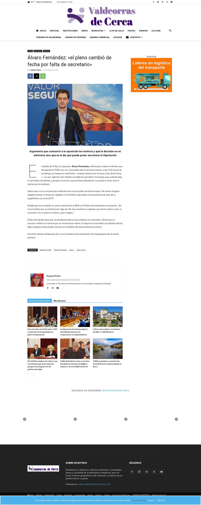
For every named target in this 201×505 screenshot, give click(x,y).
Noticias (54, 30)
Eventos (143, 30)
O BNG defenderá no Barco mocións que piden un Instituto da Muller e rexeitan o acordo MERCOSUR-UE (75, 364)
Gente (84, 30)
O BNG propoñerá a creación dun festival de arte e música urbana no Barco (107, 364)
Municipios (97, 30)
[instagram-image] (24, 418)
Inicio (43, 30)
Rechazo (161, 500)
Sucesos (117, 37)
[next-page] (33, 375)
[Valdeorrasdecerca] (100, 15)
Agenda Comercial (100, 37)
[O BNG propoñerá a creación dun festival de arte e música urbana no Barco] (108, 348)
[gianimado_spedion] (151, 91)
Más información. (139, 500)
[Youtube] (171, 2)
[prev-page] (29, 375)
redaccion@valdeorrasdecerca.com (94, 484)
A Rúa (30, 51)
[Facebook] (153, 2)
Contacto (135, 37)
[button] (170, 31)
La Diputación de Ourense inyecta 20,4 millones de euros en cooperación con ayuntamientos (74, 332)
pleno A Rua (81, 250)
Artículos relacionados (39, 301)
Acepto (151, 500)
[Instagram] (158, 2)
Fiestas (131, 30)
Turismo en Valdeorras (48, 37)
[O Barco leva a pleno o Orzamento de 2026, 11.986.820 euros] (108, 316)
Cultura (156, 30)
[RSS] (162, 2)
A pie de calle (117, 30)
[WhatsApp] (43, 76)
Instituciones (70, 30)
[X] (167, 2)
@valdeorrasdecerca (115, 390)
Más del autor (59, 301)
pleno (72, 250)
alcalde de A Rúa (45, 250)
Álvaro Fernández (60, 250)
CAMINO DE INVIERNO (75, 37)
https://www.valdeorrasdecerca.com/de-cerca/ (63, 280)
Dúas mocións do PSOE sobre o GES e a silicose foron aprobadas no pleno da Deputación (42, 332)
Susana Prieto (36, 70)
